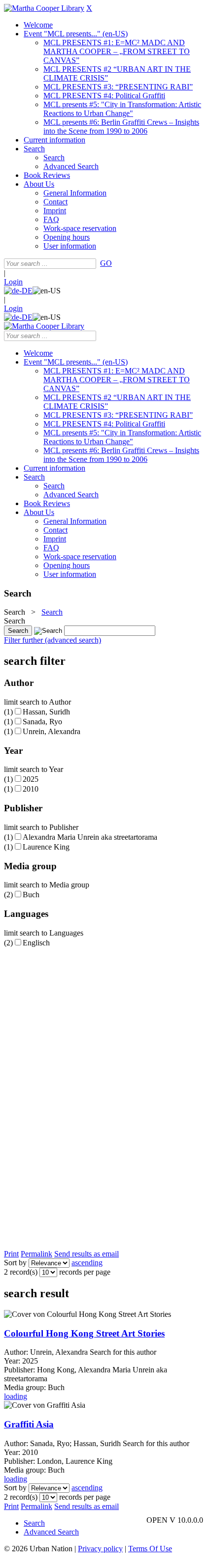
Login (13, 282)
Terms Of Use (150, 1548)
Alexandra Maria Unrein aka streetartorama (90, 837)
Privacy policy (100, 1548)
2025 (30, 779)
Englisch (36, 943)
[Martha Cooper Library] (44, 8)
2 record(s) (20, 1272)
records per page (84, 1272)
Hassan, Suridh (46, 712)
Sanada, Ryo (42, 721)
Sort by (15, 1262)
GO (106, 263)
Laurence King (46, 847)
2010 (30, 789)
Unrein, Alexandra (51, 731)
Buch (31, 894)
